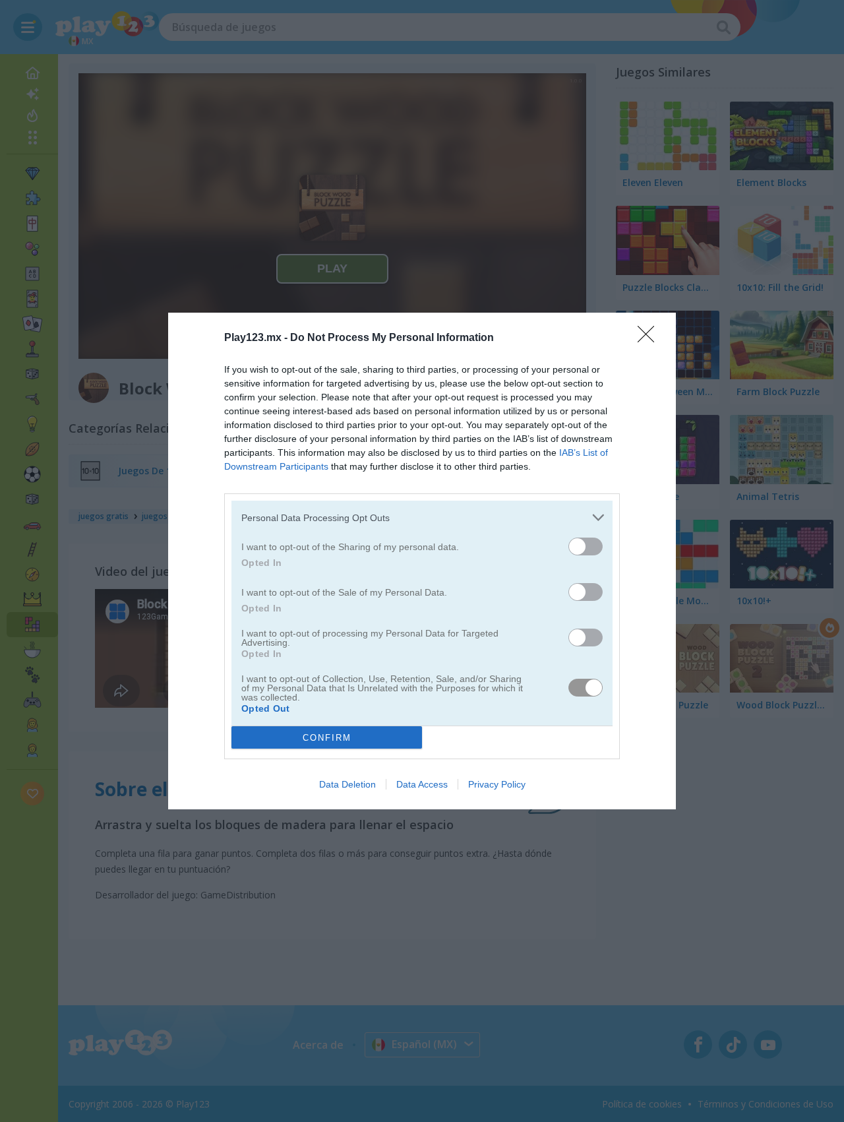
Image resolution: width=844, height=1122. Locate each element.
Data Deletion (347, 784)
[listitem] (422, 517)
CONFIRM (327, 738)
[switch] (585, 546)
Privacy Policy (497, 784)
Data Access (422, 784)
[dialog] (422, 561)
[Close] (650, 338)
